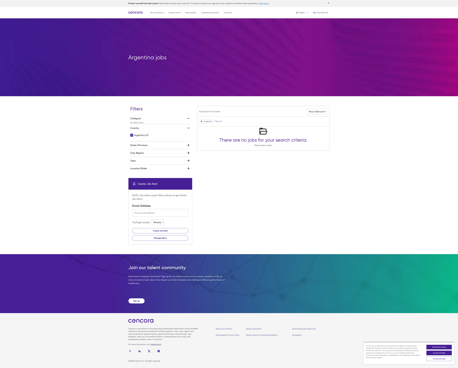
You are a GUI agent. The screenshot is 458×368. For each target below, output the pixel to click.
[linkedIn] (139, 351)
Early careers (190, 13)
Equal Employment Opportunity (304, 329)
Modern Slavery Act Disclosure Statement (262, 335)
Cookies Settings (439, 359)
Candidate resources (210, 13)
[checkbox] (131, 135)
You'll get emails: (141, 222)
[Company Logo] (135, 12)
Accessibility (296, 335)
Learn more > (264, 3)
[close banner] (328, 3)
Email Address (141, 206)
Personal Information (253, 329)
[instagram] (158, 351)
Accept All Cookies (439, 347)
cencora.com (156, 344)
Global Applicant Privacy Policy (227, 335)
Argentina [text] (141, 135)
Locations (228, 13)
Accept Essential (439, 353)
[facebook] (130, 351)
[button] (201, 121)
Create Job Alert (160, 230)
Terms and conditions (224, 329)
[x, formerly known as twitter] (149, 351)
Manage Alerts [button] (160, 238)
